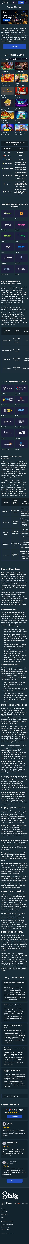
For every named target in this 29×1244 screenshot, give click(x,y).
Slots (23, 59)
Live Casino (10, 59)
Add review (14, 1116)
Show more (14, 1180)
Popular (3, 59)
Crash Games (17, 59)
